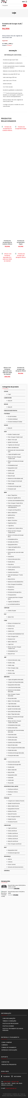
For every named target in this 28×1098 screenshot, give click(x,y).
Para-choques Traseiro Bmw (15, 503)
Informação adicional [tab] (13, 55)
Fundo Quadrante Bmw (14, 567)
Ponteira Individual (12, 419)
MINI (5, 759)
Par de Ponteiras (12, 416)
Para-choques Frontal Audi (15, 481)
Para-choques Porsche (14, 816)
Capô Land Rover (12, 828)
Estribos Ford (11, 626)
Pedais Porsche (12, 819)
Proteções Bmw (12, 595)
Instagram (17, 1076)
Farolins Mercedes (12, 737)
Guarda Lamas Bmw (13, 572)
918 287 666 (15, 1081)
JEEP (5, 657)
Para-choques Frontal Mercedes (16, 747)
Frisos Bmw (11, 564)
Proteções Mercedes (13, 755)
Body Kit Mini (11, 772)
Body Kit (10, 400)
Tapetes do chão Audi (13, 445)
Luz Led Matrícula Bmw (14, 604)
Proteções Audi (12, 489)
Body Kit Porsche (12, 814)
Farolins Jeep (11, 662)
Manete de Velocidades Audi (15, 478)
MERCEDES (7, 676)
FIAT (5, 614)
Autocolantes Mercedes (14, 711)
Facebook (6, 1076)
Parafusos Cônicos (13, 792)
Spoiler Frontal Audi (13, 442)
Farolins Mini (11, 767)
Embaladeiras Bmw (13, 539)
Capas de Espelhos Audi (14, 454)
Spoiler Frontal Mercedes (14, 709)
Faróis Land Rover (12, 831)
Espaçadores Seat (12, 850)
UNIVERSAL (7, 870)
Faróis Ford (11, 628)
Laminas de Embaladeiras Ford (16, 634)
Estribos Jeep (11, 673)
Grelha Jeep (11, 665)
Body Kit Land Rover (13, 841)
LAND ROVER (7, 825)
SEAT (5, 847)
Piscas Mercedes (12, 698)
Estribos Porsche (12, 811)
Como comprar (6, 1042)
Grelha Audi (11, 473)
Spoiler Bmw (11, 518)
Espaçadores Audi (12, 468)
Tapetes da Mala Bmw (14, 601)
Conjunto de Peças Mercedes (15, 682)
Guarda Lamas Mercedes (14, 742)
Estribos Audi (11, 470)
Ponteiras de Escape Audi (14, 486)
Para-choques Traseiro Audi (15, 437)
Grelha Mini (11, 780)
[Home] (3, 1)
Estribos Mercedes (12, 728)
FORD (5, 620)
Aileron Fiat (11, 617)
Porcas (9, 794)
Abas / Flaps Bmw (12, 495)
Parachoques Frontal (10, 410)
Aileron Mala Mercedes (14, 706)
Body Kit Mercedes (13, 745)
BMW (5, 492)
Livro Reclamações (9, 1018)
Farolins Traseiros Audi (13, 434)
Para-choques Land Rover (14, 844)
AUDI (5, 431)
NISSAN (6, 404)
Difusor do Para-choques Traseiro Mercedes (14, 721)
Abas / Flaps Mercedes (14, 714)
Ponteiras (9, 45)
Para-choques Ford (13, 636)
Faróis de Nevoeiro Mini (14, 762)
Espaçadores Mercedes (14, 685)
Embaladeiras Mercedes (14, 725)
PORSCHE (6, 798)
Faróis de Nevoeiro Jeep (14, 660)
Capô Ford (10, 644)
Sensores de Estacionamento (15, 867)
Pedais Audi (11, 483)
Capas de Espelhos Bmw (14, 547)
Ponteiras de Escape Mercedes (16, 753)
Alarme (10, 859)
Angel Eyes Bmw (12, 523)
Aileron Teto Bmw (12, 520)
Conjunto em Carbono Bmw (15, 528)
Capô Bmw (11, 525)
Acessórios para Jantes (11, 786)
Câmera (10, 862)
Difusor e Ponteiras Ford (14, 623)
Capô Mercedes (12, 703)
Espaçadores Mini (12, 775)
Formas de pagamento (8, 1047)
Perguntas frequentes (8, 1064)
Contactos (5, 1062)
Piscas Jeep (11, 670)
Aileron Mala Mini (12, 770)
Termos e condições (9, 1021)
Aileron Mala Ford (12, 641)
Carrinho (4, 1045)
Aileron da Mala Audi (13, 447)
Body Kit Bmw (11, 579)
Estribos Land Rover (13, 836)
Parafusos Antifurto (13, 789)
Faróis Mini (10, 777)
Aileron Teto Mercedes (14, 701)
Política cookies (8, 1026)
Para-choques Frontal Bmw (15, 584)
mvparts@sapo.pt (11, 1088)
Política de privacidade (10, 1023)
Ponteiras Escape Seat (14, 853)
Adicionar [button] (7, 247)
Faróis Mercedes (12, 734)
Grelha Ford (11, 631)
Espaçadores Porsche (13, 808)
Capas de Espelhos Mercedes (15, 679)
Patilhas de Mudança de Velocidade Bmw (14, 506)
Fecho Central (11, 864)
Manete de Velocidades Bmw (15, 581)
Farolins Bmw (11, 562)
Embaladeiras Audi (13, 465)
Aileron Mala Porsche (13, 806)
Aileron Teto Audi (12, 439)
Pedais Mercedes (12, 750)
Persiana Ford (11, 639)
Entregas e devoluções (9, 1050)
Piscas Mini (11, 783)
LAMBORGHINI (7, 398)
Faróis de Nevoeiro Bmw (14, 559)
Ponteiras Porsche (12, 822)
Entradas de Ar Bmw (13, 542)
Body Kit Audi (11, 476)
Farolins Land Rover (13, 833)
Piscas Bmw (11, 589)
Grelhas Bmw (11, 569)
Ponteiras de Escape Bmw (14, 592)
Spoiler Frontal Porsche (14, 803)
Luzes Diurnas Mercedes (14, 687)
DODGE (6, 391)
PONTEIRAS (7, 413)
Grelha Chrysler (12, 610)
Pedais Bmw (11, 587)
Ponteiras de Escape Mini (14, 764)
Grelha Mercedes (12, 740)
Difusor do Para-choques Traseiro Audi (14, 457)
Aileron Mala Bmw (12, 512)
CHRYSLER (6, 608)
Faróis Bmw (11, 556)
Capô (9, 394)
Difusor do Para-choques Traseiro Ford (14, 647)
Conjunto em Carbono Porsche (16, 801)
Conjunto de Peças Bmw (14, 510)
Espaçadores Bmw (12, 544)
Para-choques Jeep (13, 668)
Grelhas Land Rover (13, 838)
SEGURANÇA (7, 856)
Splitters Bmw (11, 515)
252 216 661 (7, 1081)
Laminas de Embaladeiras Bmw (16, 500)
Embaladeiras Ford (13, 651)
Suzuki (6, 425)
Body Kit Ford (11, 654)
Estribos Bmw (11, 550)
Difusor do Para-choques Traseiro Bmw (14, 531)
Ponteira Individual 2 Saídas (15, 421)
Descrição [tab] (13, 51)
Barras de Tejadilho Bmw (14, 498)
